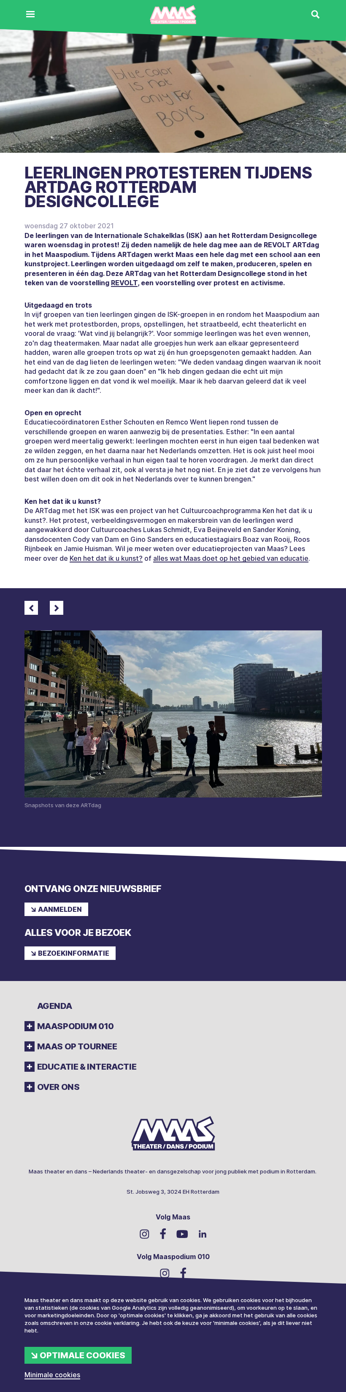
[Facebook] (163, 1233)
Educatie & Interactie (87, 1067)
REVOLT (124, 282)
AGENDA (54, 1006)
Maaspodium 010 (75, 1026)
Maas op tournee (77, 1046)
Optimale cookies (82, 1355)
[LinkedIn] (202, 1233)
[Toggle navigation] (30, 14)
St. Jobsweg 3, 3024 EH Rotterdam (173, 1191)
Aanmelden (60, 909)
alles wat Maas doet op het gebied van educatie (230, 558)
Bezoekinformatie (73, 953)
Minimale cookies (52, 1374)
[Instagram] (144, 1233)
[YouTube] (182, 1233)
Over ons (58, 1087)
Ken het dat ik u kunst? (106, 558)
